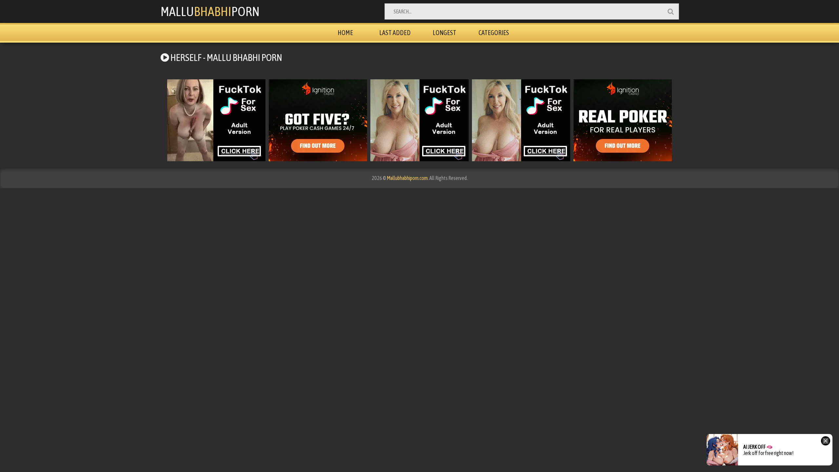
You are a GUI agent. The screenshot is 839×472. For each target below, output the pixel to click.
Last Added (395, 32)
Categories (493, 32)
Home (345, 32)
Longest (444, 32)
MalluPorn (210, 11)
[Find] (670, 11)
